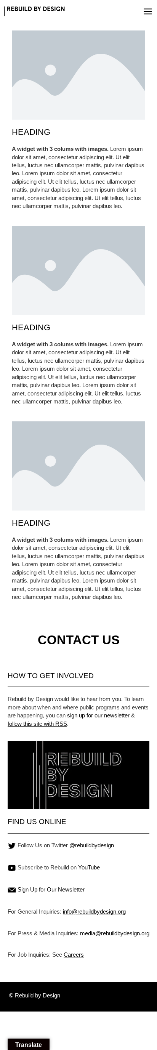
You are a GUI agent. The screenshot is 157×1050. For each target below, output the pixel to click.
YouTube (89, 867)
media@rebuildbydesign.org (114, 933)
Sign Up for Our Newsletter (51, 889)
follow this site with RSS (37, 723)
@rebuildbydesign (91, 845)
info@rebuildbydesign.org (94, 911)
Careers (74, 954)
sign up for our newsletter (98, 715)
